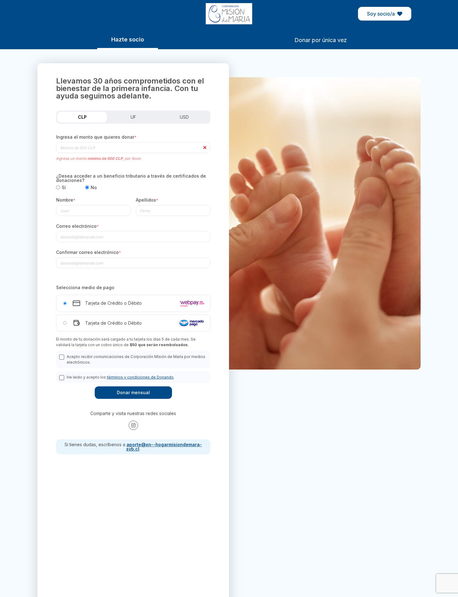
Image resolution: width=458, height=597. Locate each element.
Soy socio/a (381, 14)
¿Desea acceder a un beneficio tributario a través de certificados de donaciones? (131, 178)
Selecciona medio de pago (85, 287)
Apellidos (147, 200)
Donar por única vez (320, 40)
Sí (64, 187)
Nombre (65, 200)
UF (133, 117)
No (94, 187)
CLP (82, 117)
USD (184, 117)
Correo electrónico (77, 226)
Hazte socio (127, 39)
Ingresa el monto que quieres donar (96, 137)
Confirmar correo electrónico (88, 252)
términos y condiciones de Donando (140, 377)
